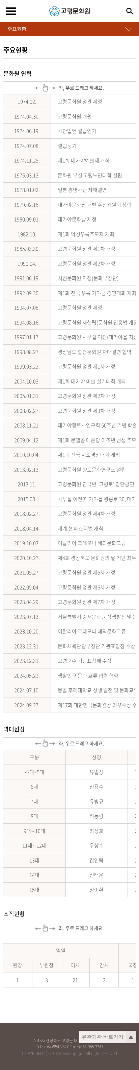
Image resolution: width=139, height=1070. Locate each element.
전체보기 (10, 11)
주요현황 (16, 28)
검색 (130, 11)
